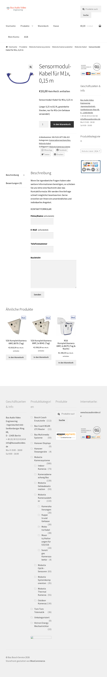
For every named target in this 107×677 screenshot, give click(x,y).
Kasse (56, 25)
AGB (26, 36)
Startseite (11, 25)
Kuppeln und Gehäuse (46, 518)
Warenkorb (43, 25)
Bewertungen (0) (14, 183)
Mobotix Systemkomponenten (44, 580)
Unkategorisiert (42, 617)
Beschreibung (12, 174)
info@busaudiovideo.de (90, 119)
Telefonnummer (39, 243)
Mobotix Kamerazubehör (62, 47)
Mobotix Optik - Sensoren (42, 568)
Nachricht (36, 257)
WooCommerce (37, 661)
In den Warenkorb (62, 124)
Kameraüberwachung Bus (59, 140)
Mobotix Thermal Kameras (42, 591)
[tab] (16, 175)
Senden (37, 294)
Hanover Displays (42, 443)
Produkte (24, 25)
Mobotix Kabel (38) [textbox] (90, 151)
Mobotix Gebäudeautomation (44, 486)
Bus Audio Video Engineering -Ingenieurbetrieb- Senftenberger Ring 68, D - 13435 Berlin (90, 106)
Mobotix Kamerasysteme (39, 47)
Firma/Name (42, 215)
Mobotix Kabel (81, 47)
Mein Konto (13, 36)
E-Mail (39, 229)
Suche (85, 15)
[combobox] (90, 151)
